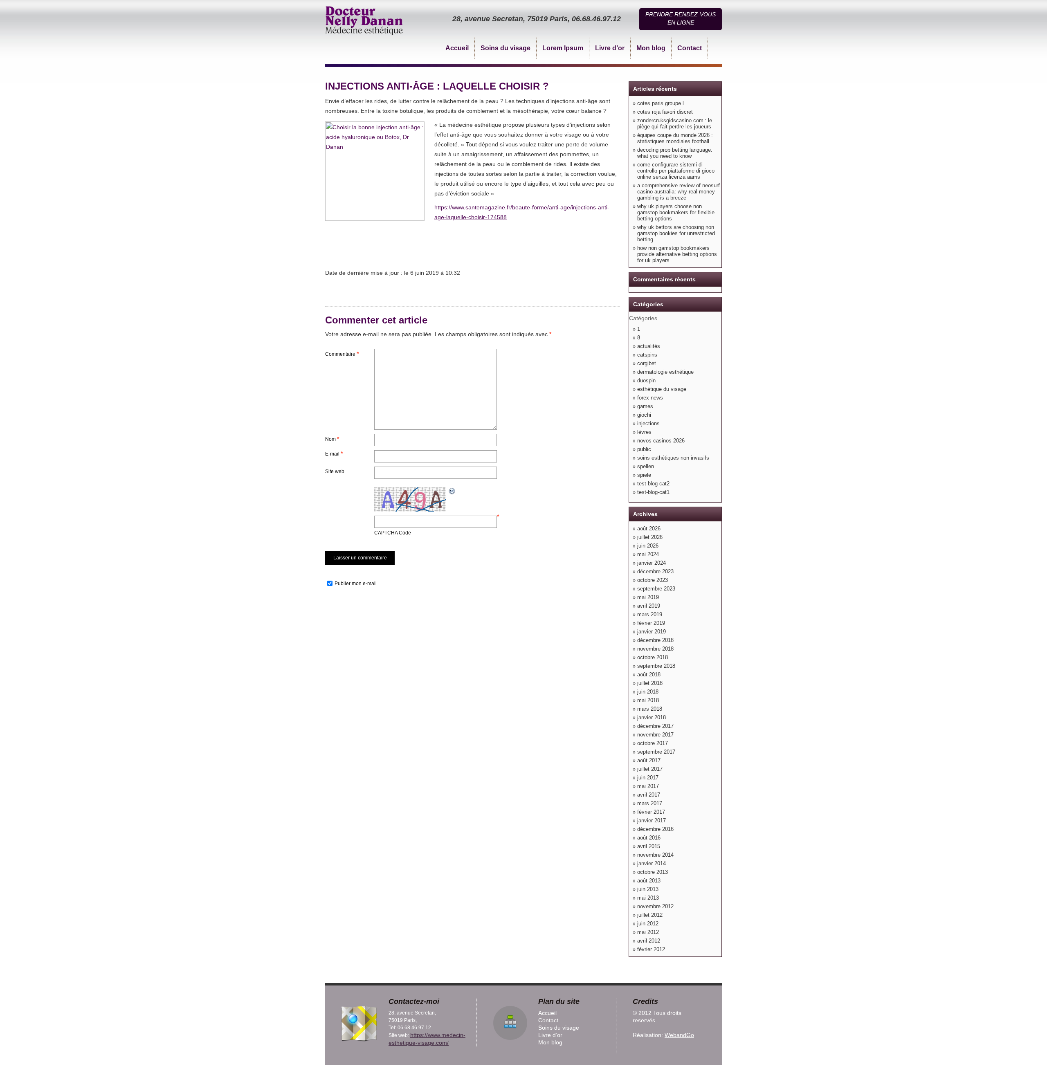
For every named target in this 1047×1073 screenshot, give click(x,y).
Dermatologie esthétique (665, 372)
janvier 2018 (651, 717)
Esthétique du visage (661, 389)
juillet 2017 (650, 769)
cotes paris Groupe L (660, 103)
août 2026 (649, 528)
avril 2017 (648, 795)
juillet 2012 (650, 915)
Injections (648, 423)
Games (645, 406)
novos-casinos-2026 (661, 441)
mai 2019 (648, 597)
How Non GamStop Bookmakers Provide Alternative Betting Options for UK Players (677, 254)
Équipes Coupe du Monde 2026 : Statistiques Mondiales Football (675, 138)
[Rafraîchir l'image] (452, 490)
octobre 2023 (652, 580)
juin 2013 (647, 889)
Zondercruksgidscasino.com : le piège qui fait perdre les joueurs (674, 123)
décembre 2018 (655, 640)
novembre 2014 (655, 855)
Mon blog (650, 48)
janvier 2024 (651, 563)
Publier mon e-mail (356, 583)
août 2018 (649, 674)
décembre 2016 (655, 829)
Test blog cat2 (653, 483)
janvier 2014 (651, 863)
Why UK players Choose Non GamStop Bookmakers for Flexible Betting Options (675, 212)
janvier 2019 (651, 632)
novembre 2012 (655, 906)
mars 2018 (649, 709)
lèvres (644, 432)
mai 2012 (648, 932)
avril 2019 (648, 606)
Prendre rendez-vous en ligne (680, 18)
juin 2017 (647, 777)
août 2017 (649, 760)
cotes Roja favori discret (665, 112)
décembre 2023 (655, 571)
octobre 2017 (652, 743)
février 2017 (651, 812)
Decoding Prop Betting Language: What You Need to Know (674, 153)
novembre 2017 (655, 735)
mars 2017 (649, 803)
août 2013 (649, 881)
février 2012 (651, 949)
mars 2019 (649, 614)
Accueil (457, 48)
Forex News (650, 398)
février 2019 (651, 623)
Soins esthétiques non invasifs (673, 458)
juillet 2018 (650, 683)
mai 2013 (648, 898)
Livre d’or (610, 48)
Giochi (644, 415)
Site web (334, 471)
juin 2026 (647, 546)
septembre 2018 (656, 666)
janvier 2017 (651, 820)
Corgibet (646, 363)
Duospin (646, 380)
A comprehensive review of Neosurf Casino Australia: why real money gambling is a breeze (678, 191)
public (644, 449)
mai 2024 (648, 554)
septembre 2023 (656, 589)
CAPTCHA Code (392, 533)
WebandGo (679, 1035)
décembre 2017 (655, 726)
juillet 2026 (650, 537)
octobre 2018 (652, 657)
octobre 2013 (652, 872)
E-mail (334, 453)
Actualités (648, 346)
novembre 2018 (655, 649)
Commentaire (342, 353)
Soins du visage (505, 48)
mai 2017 (648, 786)
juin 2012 (647, 923)
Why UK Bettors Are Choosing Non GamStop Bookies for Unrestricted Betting (676, 233)
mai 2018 (648, 700)
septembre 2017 (656, 752)
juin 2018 (647, 692)
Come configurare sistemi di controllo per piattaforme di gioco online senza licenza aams (675, 171)
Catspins (647, 355)
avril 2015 (648, 846)
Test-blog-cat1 (653, 492)
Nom (332, 438)
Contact (689, 48)
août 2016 (649, 838)
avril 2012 (648, 941)
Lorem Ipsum (562, 48)
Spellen (645, 466)
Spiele (644, 475)
